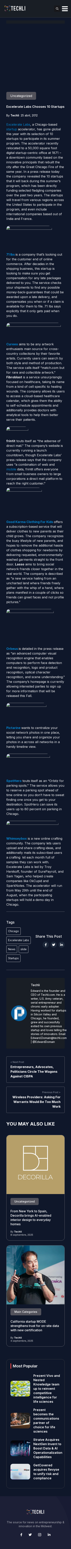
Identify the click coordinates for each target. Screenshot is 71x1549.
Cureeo (12, 344)
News (11, 949)
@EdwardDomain (44, 1041)
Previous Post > (51, 1092)
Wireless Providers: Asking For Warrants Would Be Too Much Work (36, 1101)
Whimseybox (16, 838)
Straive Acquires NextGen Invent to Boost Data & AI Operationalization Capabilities (47, 1448)
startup (11, 129)
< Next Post (17, 1062)
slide (24, 949)
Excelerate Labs (18, 124)
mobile (11, 469)
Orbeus (12, 649)
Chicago (13, 931)
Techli (14, 115)
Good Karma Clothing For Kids (29, 522)
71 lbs (10, 254)
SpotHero (13, 781)
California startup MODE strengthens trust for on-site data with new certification (34, 1325)
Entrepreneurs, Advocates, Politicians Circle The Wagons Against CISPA (33, 1071)
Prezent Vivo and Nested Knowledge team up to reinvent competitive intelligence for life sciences (46, 1389)
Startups (13, 958)
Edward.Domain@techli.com (49, 1038)
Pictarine (13, 728)
